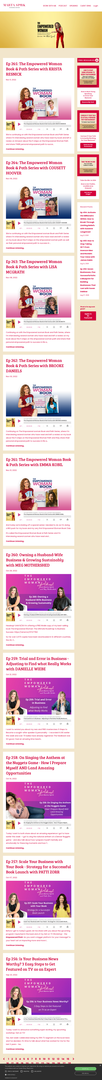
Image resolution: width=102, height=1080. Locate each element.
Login (95, 5)
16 (7, 1063)
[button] (35, 1075)
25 (53, 1063)
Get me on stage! (88, 193)
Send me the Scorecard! (88, 145)
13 (58, 1059)
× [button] (100, 1065)
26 (58, 1063)
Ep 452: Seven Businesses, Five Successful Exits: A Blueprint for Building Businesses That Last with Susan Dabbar (88, 280)
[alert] (51, 1072)
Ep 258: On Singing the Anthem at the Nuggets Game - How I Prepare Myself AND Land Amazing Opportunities (36, 765)
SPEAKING (74, 5)
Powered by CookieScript (11, 1078)
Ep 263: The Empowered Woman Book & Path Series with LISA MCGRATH (34, 266)
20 (27, 1063)
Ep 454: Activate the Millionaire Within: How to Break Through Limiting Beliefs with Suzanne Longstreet (88, 222)
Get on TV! (20, 1033)
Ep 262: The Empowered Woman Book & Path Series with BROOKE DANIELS (35, 365)
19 (22, 1063)
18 (17, 1063)
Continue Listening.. (15, 149)
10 (44, 1059)
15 (68, 1059)
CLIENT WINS (85, 5)
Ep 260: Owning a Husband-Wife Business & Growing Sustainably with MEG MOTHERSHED (35, 560)
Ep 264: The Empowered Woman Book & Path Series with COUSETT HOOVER (36, 168)
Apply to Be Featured (88, 316)
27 (64, 1063)
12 (53, 1059)
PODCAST (63, 5)
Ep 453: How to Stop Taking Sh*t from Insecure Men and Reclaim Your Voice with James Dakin (87, 250)
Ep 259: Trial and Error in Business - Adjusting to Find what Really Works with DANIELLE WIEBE (38, 663)
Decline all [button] (85, 1073)
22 (37, 1063)
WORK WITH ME (49, 5)
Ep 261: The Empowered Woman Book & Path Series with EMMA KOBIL (38, 462)
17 (12, 1063)
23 (42, 1063)
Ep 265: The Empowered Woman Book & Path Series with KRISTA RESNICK (34, 69)
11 (49, 1059)
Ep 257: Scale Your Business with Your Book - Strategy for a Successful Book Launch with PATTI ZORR (38, 866)
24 (47, 1063)
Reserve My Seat (88, 102)
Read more (30, 1068)
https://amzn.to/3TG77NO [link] (26, 632)
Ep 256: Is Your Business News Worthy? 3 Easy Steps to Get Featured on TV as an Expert (32, 964)
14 (63, 1059)
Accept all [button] (85, 1069)
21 (32, 1063)
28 (69, 1063)
